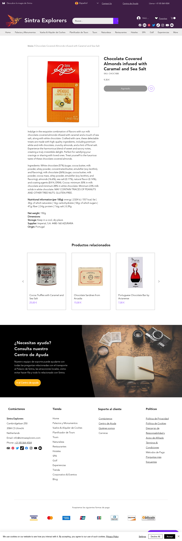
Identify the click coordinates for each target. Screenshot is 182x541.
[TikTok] (158, 25)
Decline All (155, 536)
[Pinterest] (149, 25)
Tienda (56, 469)
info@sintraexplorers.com (27, 437)
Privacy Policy (112, 536)
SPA (55, 455)
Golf (55, 460)
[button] (173, 18)
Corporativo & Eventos (65, 474)
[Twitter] (153, 25)
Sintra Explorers (45, 20)
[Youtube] (167, 25)
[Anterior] (23, 281)
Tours (55, 437)
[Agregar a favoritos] (151, 89)
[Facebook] (140, 25)
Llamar (152, 3)
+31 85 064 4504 (162, 3)
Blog (55, 479)
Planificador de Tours (64, 432)
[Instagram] (163, 25)
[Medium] (172, 25)
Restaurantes (59, 446)
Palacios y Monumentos (65, 423)
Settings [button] (142, 536)
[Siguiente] (159, 281)
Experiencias (59, 465)
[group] (91, 281)
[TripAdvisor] (144, 25)
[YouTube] (35, 448)
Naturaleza (58, 441)
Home (56, 418)
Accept (170, 536)
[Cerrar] (178, 536)
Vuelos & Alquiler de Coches (67, 427)
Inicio (30, 45)
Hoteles (57, 451)
